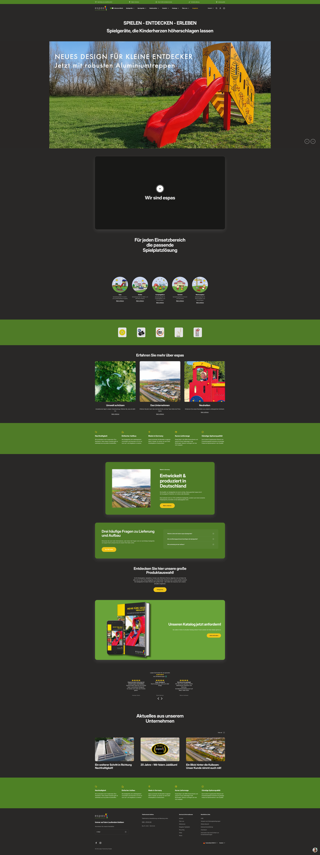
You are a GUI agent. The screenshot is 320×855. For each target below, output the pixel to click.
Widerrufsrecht (205, 824)
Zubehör (164, 8)
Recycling (181, 829)
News (180, 835)
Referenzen (182, 824)
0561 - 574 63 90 (146, 822)
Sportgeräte (141, 8)
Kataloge (174, 8)
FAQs (180, 832)
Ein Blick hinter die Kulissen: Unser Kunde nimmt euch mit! (203, 766)
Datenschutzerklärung (207, 827)
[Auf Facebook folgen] (96, 843)
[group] (160, 94)
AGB (202, 818)
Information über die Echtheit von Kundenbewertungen (210, 833)
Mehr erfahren (120, 301)
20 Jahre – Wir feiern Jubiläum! (159, 764)
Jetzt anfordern (213, 635)
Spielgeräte (129, 8)
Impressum (204, 829)
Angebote (195, 8)
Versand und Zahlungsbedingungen (210, 821)
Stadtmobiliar (153, 8)
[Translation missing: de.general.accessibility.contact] (315, 850)
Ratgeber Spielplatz (184, 827)
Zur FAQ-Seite (109, 549)
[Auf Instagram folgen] (100, 843)
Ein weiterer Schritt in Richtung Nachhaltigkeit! (113, 766)
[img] (160, 675)
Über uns (184, 8)
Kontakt (181, 818)
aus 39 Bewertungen (159, 676)
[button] (159, 698)
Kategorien (160, 589)
